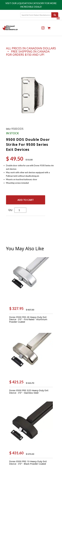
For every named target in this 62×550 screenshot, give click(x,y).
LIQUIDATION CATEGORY (30, 3)
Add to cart (25, 199)
